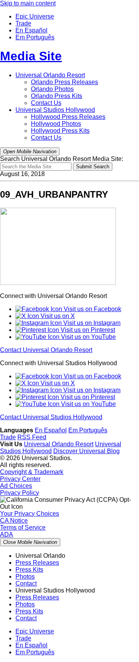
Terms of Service (23, 527)
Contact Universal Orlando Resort (46, 350)
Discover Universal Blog (86, 451)
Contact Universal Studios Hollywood (51, 417)
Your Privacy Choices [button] (29, 513)
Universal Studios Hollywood (55, 110)
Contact (26, 583)
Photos (52, 89)
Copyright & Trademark (31, 472)
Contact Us (46, 103)
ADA (6, 534)
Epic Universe (34, 16)
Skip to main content (28, 3)
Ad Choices (16, 486)
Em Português (34, 37)
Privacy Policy (19, 492)
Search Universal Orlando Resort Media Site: (61, 159)
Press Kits (56, 96)
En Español (31, 30)
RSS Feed (31, 437)
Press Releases (64, 82)
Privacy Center (20, 479)
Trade (23, 23)
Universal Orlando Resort (50, 75)
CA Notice (14, 520)
